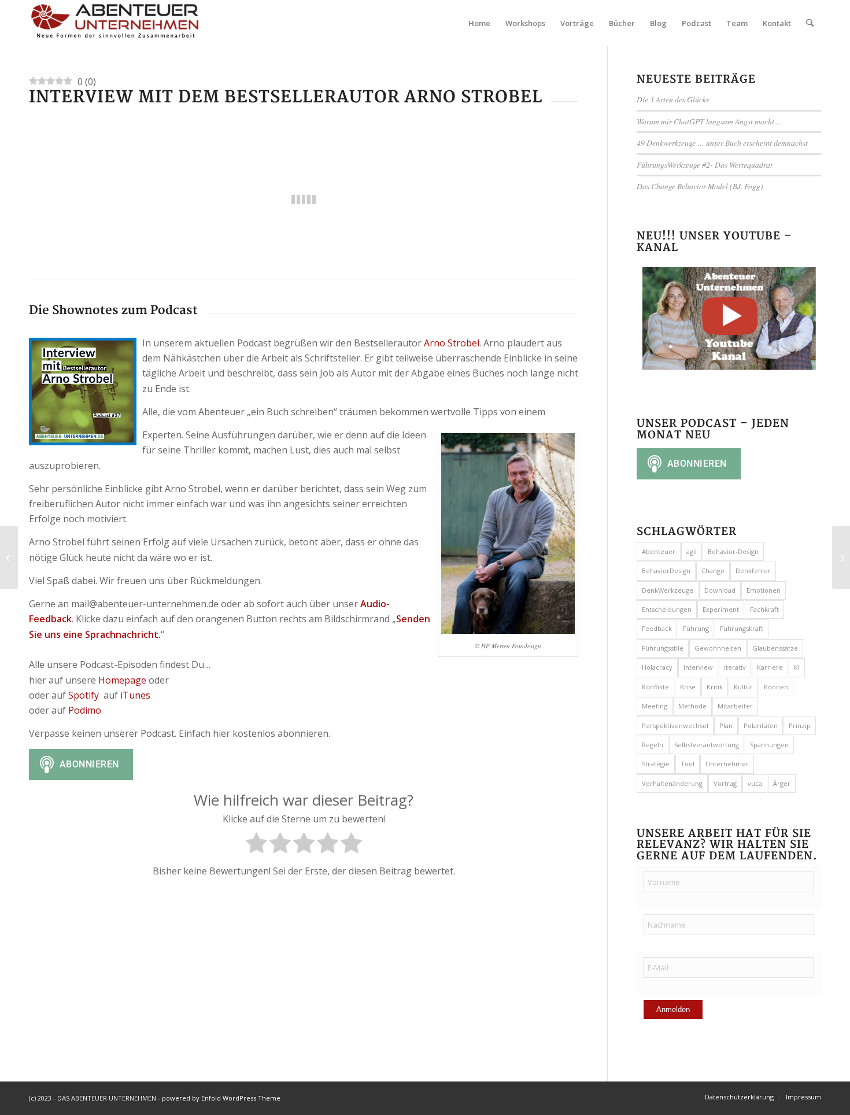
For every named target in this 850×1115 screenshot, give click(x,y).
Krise (688, 686)
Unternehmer (727, 763)
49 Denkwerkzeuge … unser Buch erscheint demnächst (722, 142)
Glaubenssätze (775, 648)
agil (691, 551)
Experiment (721, 609)
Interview (698, 667)
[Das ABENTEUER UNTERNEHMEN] (115, 23)
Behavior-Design (733, 551)
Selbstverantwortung (706, 744)
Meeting (654, 706)
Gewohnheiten (717, 648)
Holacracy (657, 667)
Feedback (657, 628)
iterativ (735, 667)
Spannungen (769, 744)
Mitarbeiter (735, 706)
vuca (755, 783)
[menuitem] (479, 23)
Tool (687, 763)
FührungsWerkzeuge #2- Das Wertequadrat (705, 164)
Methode (692, 706)
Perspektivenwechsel (675, 725)
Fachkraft (764, 609)
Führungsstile (662, 648)
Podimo (84, 710)
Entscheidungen (667, 609)
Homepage (122, 680)
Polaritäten (761, 725)
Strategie (656, 763)
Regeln (652, 744)
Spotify (83, 695)
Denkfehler (753, 570)
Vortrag (725, 783)
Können (776, 686)
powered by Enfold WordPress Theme (221, 1098)
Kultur (743, 686)
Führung (696, 628)
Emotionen (763, 590)
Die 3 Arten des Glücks (673, 99)
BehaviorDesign (666, 570)
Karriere (770, 667)
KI (797, 667)
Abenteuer (658, 551)
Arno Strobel (451, 343)
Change (713, 570)
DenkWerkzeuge (667, 590)
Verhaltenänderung (672, 783)
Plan (726, 725)
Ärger (781, 783)
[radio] (256, 844)
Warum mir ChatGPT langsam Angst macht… (709, 121)
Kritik (715, 686)
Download (720, 590)
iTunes (136, 695)
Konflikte (655, 686)
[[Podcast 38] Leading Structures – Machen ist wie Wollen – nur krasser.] (841, 557)
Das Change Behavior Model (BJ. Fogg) (700, 185)
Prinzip (800, 725)
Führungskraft (741, 628)
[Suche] (810, 23)
